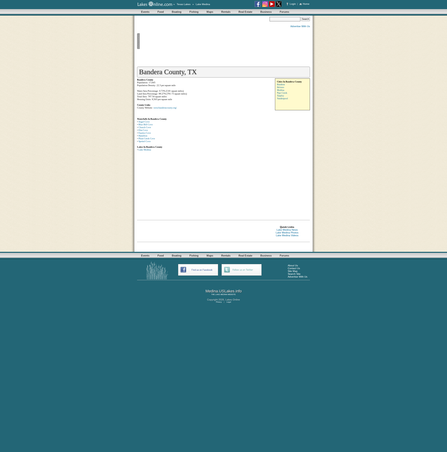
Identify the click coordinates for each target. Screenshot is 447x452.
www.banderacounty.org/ (165, 107)
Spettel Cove (144, 141)
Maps (210, 11)
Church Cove (144, 127)
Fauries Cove (144, 133)
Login (292, 3)
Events (145, 11)
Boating (176, 11)
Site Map (293, 271)
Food (160, 11)
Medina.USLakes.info (224, 291)
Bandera (281, 84)
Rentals (225, 11)
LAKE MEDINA (221, 294)
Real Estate (245, 11)
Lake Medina (203, 4)
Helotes (280, 87)
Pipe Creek (282, 93)
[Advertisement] (203, 41)
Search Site (294, 273)
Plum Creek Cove (146, 138)
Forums (284, 11)
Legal (228, 302)
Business (266, 11)
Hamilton (142, 135)
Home (306, 3)
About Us (293, 265)
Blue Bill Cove (145, 124)
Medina (280, 90)
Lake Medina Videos (287, 235)
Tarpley (280, 95)
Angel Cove (144, 121)
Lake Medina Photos (287, 232)
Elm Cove (143, 130)
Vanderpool (282, 98)
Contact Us (294, 268)
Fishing (194, 11)
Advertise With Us (300, 26)
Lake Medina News (287, 229)
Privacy (219, 302)
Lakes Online (232, 299)
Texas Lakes (183, 4)
